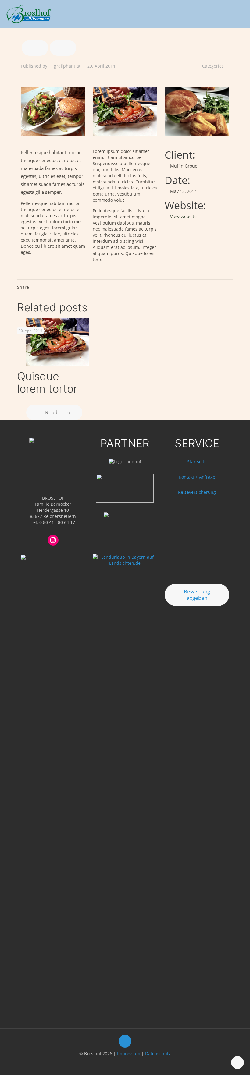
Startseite (197, 462)
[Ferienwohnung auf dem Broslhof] (28, 13)
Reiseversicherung (197, 492)
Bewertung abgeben (197, 594)
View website (183, 216)
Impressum (128, 1053)
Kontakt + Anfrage (197, 477)
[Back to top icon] (125, 1041)
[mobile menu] (240, 14)
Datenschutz (158, 1053)
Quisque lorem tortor (47, 382)
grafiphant (64, 66)
